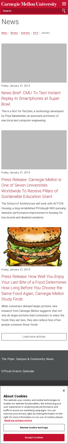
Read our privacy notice (18, 420)
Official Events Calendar (17, 371)
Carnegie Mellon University (29, 4)
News (10, 22)
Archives (26, 32)
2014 (36, 32)
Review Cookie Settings (34, 427)
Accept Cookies (34, 437)
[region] (34, 415)
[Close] (64, 390)
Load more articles (34, 336)
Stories (14, 32)
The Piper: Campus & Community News (27, 359)
